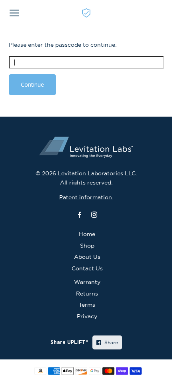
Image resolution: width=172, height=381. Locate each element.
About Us (87, 257)
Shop (87, 245)
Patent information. (86, 197)
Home (87, 234)
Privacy (87, 316)
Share (110, 342)
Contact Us (87, 268)
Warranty (87, 282)
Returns (87, 293)
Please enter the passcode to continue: (63, 45)
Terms (87, 305)
